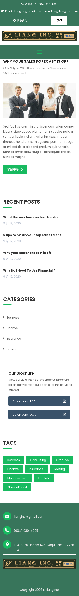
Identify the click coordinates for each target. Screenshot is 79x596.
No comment (17, 73)
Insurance (58, 68)
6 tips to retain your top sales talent (32, 235)
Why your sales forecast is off (35, 61)
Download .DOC (24, 415)
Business (13, 317)
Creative (62, 460)
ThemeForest (17, 487)
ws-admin (37, 68)
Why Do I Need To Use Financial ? (29, 270)
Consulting (38, 460)
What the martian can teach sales (30, 217)
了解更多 (13, 169)
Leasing (12, 349)
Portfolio (44, 478)
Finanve (12, 328)
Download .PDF (23, 401)
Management (17, 478)
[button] (59, 20)
